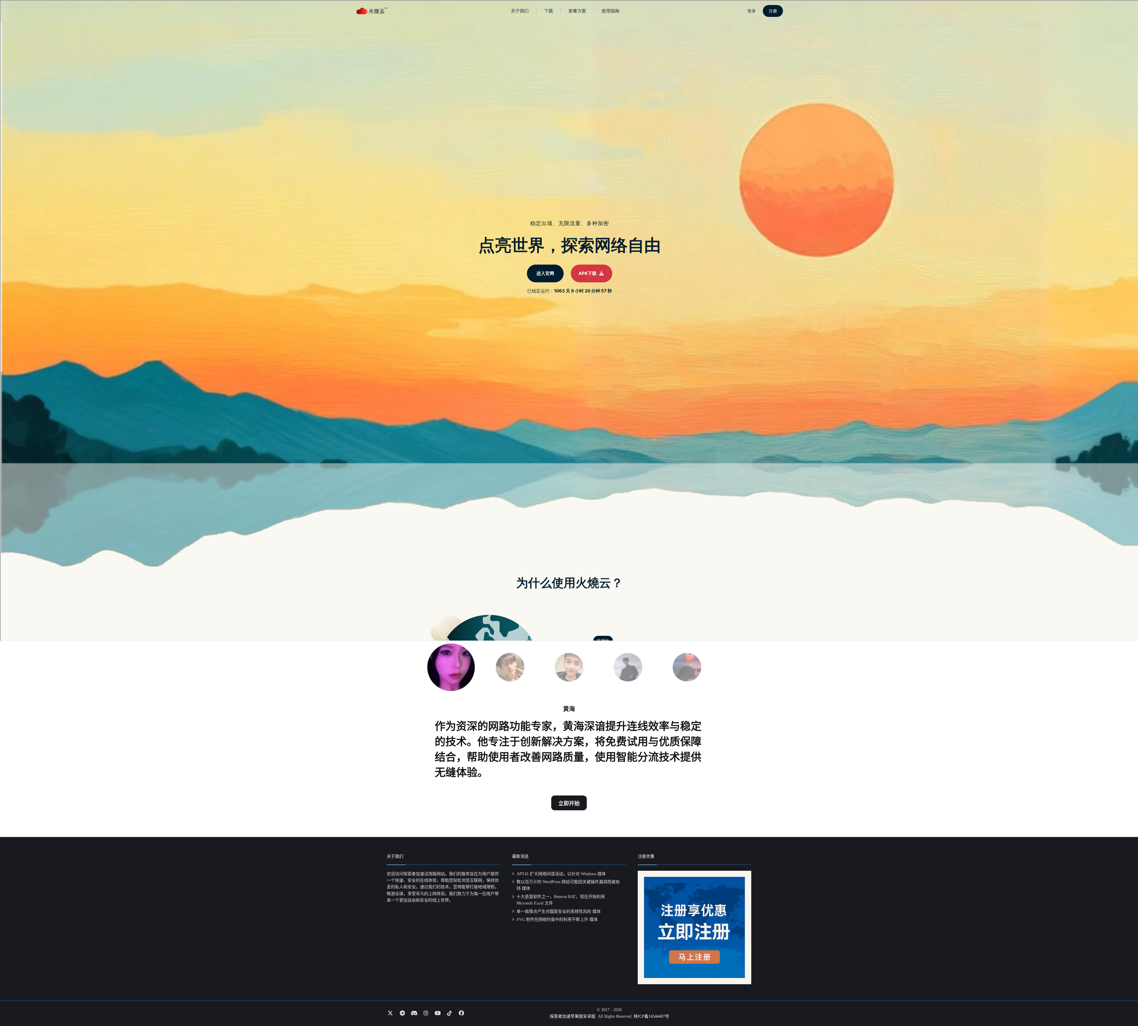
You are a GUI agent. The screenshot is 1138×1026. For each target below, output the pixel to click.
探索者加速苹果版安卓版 (572, 1016)
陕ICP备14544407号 (651, 1016)
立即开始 (569, 803)
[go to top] (1122, 1004)
